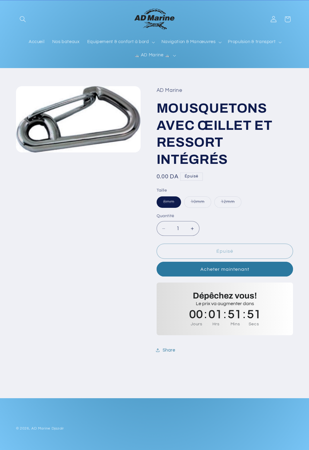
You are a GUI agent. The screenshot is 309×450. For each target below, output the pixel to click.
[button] (23, 19)
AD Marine (40, 428)
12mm (231, 203)
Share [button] (169, 350)
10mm (201, 203)
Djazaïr (58, 428)
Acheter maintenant (225, 269)
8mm (172, 203)
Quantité (165, 216)
